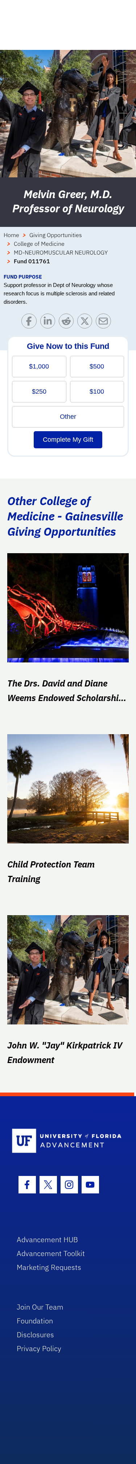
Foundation (35, 1321)
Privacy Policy (39, 1348)
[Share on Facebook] (30, 323)
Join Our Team (40, 1307)
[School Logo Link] (64, 1141)
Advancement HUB (47, 1239)
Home (11, 235)
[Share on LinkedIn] (49, 323)
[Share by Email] (105, 323)
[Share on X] (86, 323)
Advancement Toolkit (51, 1253)
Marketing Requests (49, 1267)
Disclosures (35, 1334)
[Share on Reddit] (68, 323)
